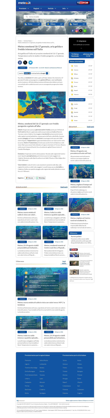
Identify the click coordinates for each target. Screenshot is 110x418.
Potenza (65, 389)
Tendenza (22, 67)
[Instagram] (76, 30)
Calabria (42, 389)
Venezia (79, 368)
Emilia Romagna (30, 371)
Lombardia (43, 364)
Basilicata (28, 389)
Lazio (41, 378)
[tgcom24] (83, 3)
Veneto (42, 368)
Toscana (42, 375)
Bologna (80, 371)
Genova (65, 364)
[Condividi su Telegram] (31, 64)
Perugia (65, 378)
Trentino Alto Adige (31, 368)
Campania (28, 382)
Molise (27, 386)
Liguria (27, 364)
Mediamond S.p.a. (29, 410)
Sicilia (27, 393)
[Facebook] (72, 30)
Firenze (79, 375)
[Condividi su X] (25, 64)
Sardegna (42, 393)
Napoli (65, 382)
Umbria (27, 378)
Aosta (79, 360)
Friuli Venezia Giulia (31, 375)
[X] (80, 30)
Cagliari (79, 393)
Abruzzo (42, 382)
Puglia (42, 386)
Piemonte (28, 360)
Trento (65, 368)
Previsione (75, 147)
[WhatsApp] (84, 30)
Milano (79, 364)
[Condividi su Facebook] (20, 64)
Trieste (65, 371)
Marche (42, 371)
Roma (79, 378)
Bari (78, 386)
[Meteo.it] (24, 2)
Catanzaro (80, 389)
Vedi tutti (63, 187)
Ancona (65, 375)
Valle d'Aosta (44, 360)
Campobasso (67, 386)
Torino (65, 360)
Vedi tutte (64, 262)
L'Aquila (79, 382)
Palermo (65, 393)
